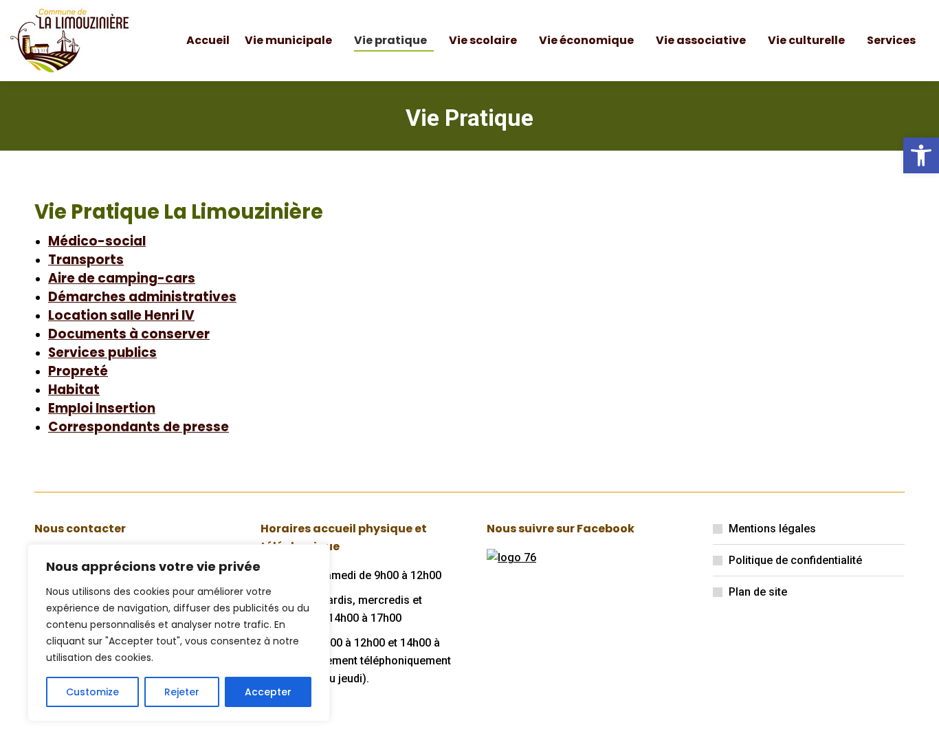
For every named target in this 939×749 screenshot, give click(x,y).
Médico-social (97, 241)
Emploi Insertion (101, 408)
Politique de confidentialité (795, 560)
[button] (921, 155)
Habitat (74, 389)
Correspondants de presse (138, 426)
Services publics (102, 352)
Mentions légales (772, 528)
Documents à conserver (129, 334)
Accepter (268, 692)
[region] (178, 632)
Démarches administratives (142, 296)
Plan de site (758, 591)
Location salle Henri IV (121, 315)
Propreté (78, 371)
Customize (92, 692)
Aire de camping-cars (121, 278)
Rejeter (181, 692)
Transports (86, 259)
